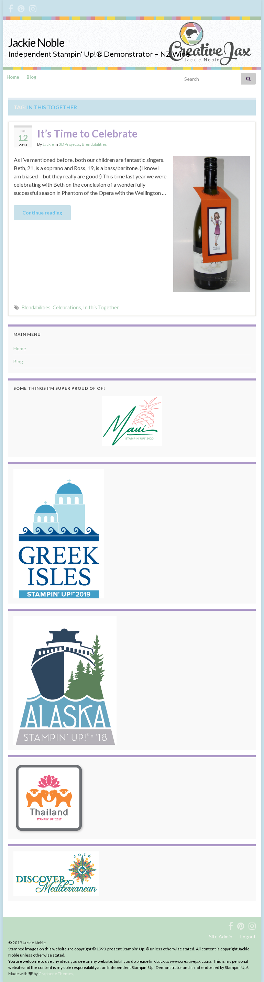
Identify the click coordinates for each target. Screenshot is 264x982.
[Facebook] (10, 7)
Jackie (48, 144)
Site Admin (220, 936)
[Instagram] (32, 7)
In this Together (101, 307)
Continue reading (42, 213)
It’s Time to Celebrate (87, 133)
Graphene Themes (55, 973)
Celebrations (67, 307)
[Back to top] (248, 966)
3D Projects (69, 144)
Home (13, 77)
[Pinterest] (21, 7)
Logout (248, 936)
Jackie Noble (36, 42)
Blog (31, 77)
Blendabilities (94, 144)
